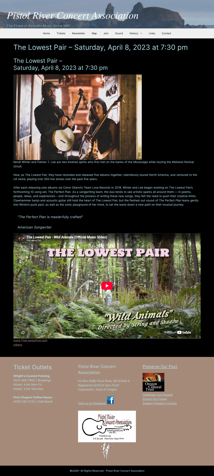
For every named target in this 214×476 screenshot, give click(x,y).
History (134, 33)
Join (106, 33)
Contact (166, 33)
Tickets (61, 33)
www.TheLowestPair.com (30, 340)
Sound (119, 33)
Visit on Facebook (25, 406)
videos (17, 344)
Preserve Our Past (160, 366)
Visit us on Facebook (92, 403)
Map (94, 33)
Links (152, 33)
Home (46, 33)
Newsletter (78, 33)
